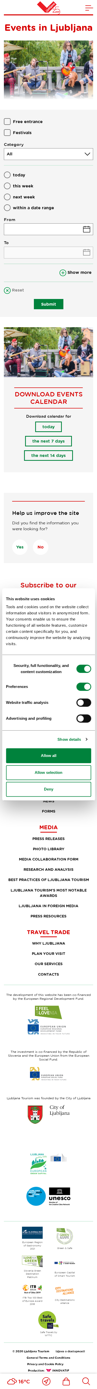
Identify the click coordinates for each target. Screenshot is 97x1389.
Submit (48, 304)
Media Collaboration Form (48, 859)
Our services (49, 964)
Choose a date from (48, 229)
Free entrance (28, 121)
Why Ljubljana (48, 943)
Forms (48, 811)
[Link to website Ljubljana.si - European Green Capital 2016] (49, 1163)
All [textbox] (9, 154)
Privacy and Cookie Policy (45, 1364)
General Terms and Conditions (48, 1357)
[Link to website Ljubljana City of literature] (48, 1196)
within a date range (33, 207)
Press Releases (48, 838)
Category (14, 144)
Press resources (48, 916)
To (6, 242)
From (9, 219)
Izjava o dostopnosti (70, 1351)
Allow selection (48, 772)
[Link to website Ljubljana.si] (49, 1114)
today (19, 175)
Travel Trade (48, 932)
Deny (48, 789)
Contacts (48, 974)
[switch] (83, 687)
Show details (69, 739)
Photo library (48, 849)
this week (23, 186)
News (48, 801)
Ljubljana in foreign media (48, 906)
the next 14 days (48, 455)
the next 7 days (48, 441)
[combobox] (48, 154)
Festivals (22, 132)
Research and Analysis (48, 869)
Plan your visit (48, 953)
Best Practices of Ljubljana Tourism (48, 879)
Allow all (48, 755)
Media (48, 827)
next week (24, 197)
